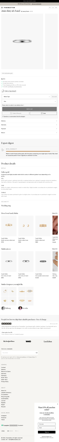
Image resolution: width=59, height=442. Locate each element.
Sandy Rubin (26, 11)
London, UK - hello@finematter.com (11, 439)
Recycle (3, 406)
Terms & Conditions (21, 357)
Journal (3, 400)
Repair (3, 404)
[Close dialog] (57, 404)
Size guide (54, 96)
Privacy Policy (4, 381)
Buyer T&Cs (4, 377)
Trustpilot (21, 334)
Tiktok (3, 419)
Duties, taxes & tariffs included (29, 1)
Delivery (3, 369)
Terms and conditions (45, 436)
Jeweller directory (6, 392)
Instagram (4, 415)
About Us (3, 390)
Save (44, 113)
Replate (3, 402)
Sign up (47, 432)
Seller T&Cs (4, 379)
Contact (3, 367)
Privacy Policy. (32, 357)
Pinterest (3, 417)
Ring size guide (5, 396)
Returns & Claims (6, 371)
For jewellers (4, 394)
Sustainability (4, 398)
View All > (55, 213)
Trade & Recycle (17, 113)
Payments (3, 375)
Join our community (36, 4)
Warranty (3, 373)
